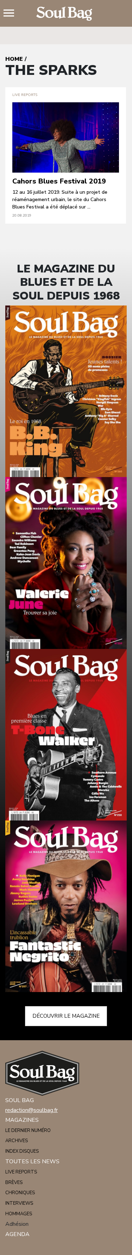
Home (14, 59)
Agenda (17, 1234)
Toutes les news (32, 1161)
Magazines (22, 1120)
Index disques (22, 1151)
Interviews (19, 1203)
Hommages (18, 1214)
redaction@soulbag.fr (31, 1110)
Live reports (21, 1172)
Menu (12, 13)
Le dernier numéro (28, 1130)
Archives (16, 1141)
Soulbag (66, 14)
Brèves (14, 1182)
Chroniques (20, 1193)
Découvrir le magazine (66, 1015)
